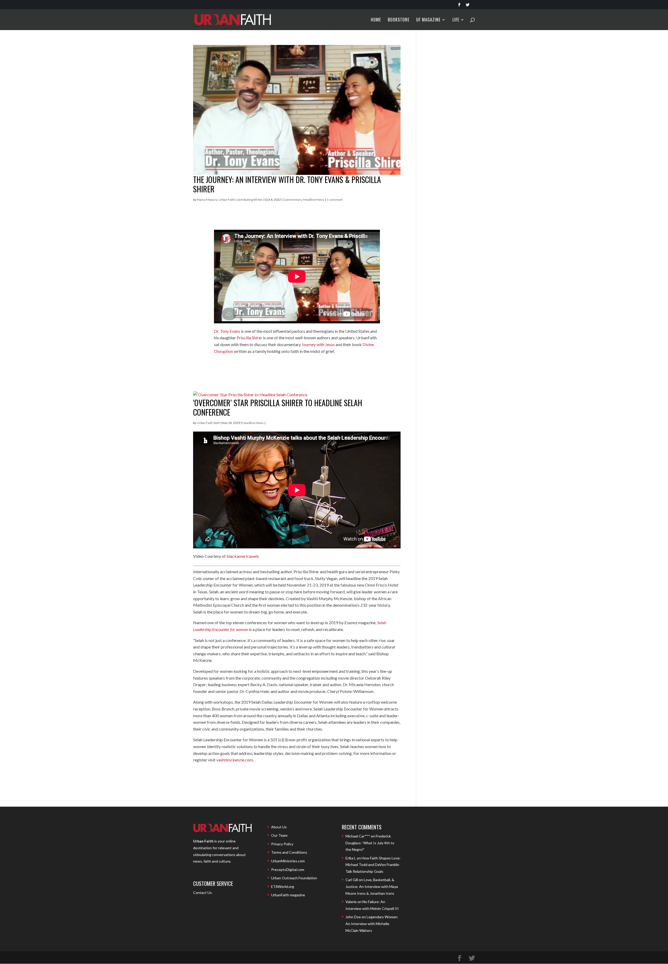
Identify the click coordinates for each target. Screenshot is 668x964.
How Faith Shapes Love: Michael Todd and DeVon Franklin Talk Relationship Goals (373, 865)
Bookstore (398, 20)
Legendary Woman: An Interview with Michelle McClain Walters (371, 923)
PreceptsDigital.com (287, 869)
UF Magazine (428, 20)
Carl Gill (351, 879)
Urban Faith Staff (208, 423)
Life (455, 20)
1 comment (334, 200)
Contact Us (202, 892)
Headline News (313, 200)
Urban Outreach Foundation (294, 878)
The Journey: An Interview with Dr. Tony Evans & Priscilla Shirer (287, 184)
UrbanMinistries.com (288, 861)
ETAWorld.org (282, 886)
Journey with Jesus (318, 344)
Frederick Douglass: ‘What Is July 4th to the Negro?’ (369, 843)
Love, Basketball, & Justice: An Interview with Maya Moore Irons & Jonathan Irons (371, 886)
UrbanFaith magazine (288, 895)
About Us (279, 827)
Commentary (292, 200)
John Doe (353, 917)
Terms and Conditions (289, 852)
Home (376, 20)
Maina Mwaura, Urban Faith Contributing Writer (230, 200)
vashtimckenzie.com (234, 759)
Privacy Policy (282, 844)
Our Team (279, 835)
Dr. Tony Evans (227, 331)
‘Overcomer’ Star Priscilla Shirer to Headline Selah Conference (277, 407)
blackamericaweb (242, 556)
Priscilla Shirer (249, 337)
